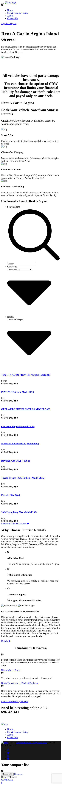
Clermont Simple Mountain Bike (17, 426)
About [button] (10, 15)
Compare (18, 774)
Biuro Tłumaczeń (19, 683)
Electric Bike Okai (10, 495)
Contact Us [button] (12, 18)
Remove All (7, 774)
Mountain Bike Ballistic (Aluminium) (20, 443)
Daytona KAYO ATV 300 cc (15, 461)
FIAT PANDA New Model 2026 (17, 392)
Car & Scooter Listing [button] (17, 13)
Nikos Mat (10, 670)
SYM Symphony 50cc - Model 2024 (19, 512)
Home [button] (10, 10)
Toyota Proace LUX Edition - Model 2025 (22, 478)
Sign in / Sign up (9, 23)
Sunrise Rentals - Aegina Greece (31, 742)
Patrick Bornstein (14, 701)
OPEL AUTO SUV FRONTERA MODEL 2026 (25, 409)
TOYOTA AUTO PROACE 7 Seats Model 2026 (25, 375)
